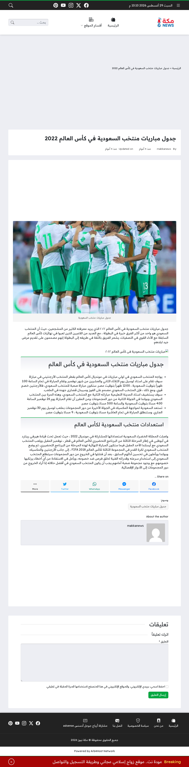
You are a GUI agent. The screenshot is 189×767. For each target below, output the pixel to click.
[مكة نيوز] (166, 22)
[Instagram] (71, 5)
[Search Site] (10, 5)
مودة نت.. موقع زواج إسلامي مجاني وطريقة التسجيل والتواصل (107, 761)
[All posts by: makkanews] (156, 532)
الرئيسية (176, 68)
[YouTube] (63, 5)
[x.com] (78, 5)
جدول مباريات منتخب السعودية (148, 506)
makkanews (164, 148)
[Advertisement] (94, 47)
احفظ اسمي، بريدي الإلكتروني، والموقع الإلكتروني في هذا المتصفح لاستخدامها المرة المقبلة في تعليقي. (105, 686)
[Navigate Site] (178, 5)
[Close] (11, 761)
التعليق (163, 641)
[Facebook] (86, 5)
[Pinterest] (55, 5)
